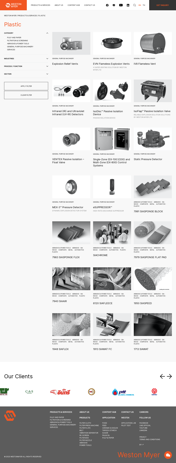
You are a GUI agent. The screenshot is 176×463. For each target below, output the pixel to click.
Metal (152, 204)
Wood (136, 204)
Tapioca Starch (109, 430)
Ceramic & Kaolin (110, 428)
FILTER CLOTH (85, 423)
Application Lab (128, 423)
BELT (81, 430)
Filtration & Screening (60, 420)
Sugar (105, 433)
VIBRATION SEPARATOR (88, 433)
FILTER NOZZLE (85, 440)
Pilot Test (126, 425)
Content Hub (109, 412)
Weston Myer (10, 16)
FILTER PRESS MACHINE (89, 425)
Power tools (85, 445)
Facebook (143, 423)
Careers (143, 412)
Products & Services (40, 5)
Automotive (160, 204)
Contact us (89, 5)
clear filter (26, 95)
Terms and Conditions (149, 439)
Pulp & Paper (108, 438)
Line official (145, 425)
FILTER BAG (84, 438)
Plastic (136, 206)
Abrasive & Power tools (143, 202)
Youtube (143, 428)
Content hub (74, 5)
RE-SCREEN (84, 435)
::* (143, 445)
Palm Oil (106, 435)
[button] (163, 376)
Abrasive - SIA (159, 202)
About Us (59, 5)
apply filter (26, 86)
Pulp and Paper (57, 417)
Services (54, 427)
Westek (125, 417)
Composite (144, 204)
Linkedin (143, 430)
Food (104, 423)
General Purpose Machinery (63, 58)
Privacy (142, 437)
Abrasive (83, 443)
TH (144, 5)
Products (84, 417)
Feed (104, 425)
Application (108, 417)
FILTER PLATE (84, 428)
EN (140, 5)
